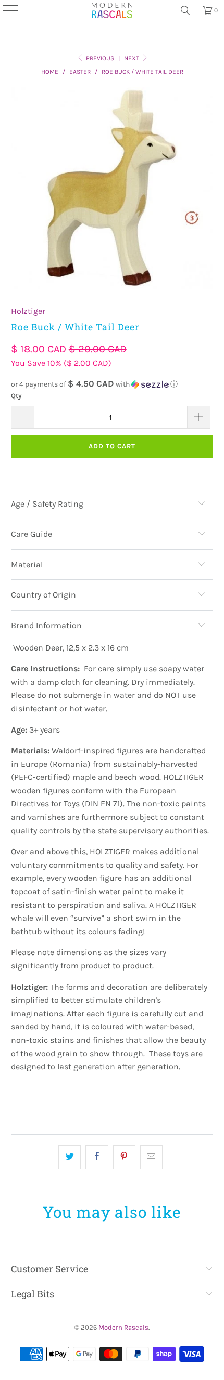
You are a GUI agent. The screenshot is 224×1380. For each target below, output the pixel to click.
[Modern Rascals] (112, 10)
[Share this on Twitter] (69, 1157)
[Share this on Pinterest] (124, 1157)
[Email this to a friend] (151, 1157)
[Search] (185, 10)
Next (132, 58)
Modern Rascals (123, 1327)
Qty (16, 396)
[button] (112, 384)
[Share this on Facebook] (96, 1157)
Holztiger (28, 311)
